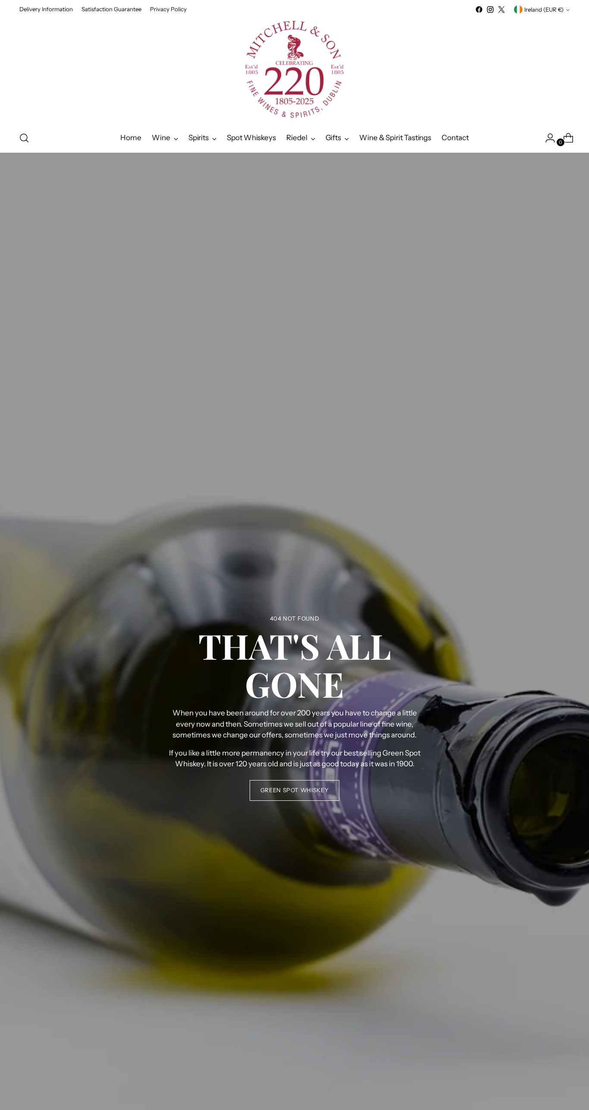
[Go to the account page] (546, 138)
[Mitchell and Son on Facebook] (479, 9)
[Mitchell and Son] (294, 69)
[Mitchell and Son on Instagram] (490, 9)
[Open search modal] (24, 138)
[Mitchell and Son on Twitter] (501, 9)
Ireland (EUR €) (544, 9)
